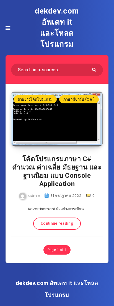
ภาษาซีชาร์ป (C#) (79, 99)
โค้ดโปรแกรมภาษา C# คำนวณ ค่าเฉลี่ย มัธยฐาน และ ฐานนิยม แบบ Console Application (57, 171)
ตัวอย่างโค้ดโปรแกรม (35, 99)
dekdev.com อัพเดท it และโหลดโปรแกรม (57, 27)
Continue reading (57, 223)
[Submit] (94, 69)
